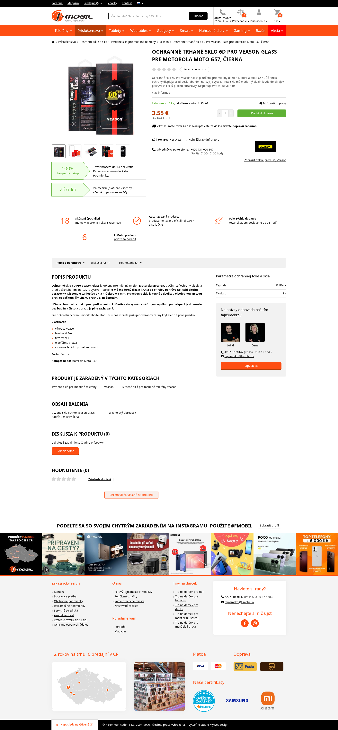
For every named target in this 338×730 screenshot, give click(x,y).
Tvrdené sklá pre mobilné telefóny (133, 42)
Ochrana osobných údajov (71, 624)
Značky (112, 3)
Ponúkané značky (126, 596)
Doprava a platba (65, 596)
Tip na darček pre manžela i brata (186, 625)
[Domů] (53, 42)
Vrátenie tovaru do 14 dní (70, 620)
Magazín (73, 3)
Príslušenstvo (89, 30)
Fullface (281, 285)
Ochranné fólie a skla (93, 42)
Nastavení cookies (126, 606)
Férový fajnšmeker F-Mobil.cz (134, 592)
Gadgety (164, 30)
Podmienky (100, 175)
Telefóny (62, 30)
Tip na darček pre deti (189, 592)
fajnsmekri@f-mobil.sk (239, 356)
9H (284, 293)
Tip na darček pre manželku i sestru (187, 616)
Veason (164, 42)
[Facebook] (245, 623)
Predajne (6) (91, 3)
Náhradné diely (212, 30)
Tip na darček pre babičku (186, 598)
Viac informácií (161, 92)
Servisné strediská (66, 610)
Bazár (260, 30)
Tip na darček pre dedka (186, 607)
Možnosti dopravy (274, 103)
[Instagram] (255, 623)
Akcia (276, 30)
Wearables (139, 30)
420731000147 (248, 352)
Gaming (241, 30)
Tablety (115, 30)
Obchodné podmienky (68, 601)
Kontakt (127, 3)
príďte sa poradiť (125, 239)
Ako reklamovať (64, 615)
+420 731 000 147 (207, 151)
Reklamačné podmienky (69, 606)
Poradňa (57, 3)
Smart (185, 30)
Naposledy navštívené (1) (76, 724)
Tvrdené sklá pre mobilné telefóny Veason (148, 387)
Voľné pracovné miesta (129, 601)
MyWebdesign (219, 724)
